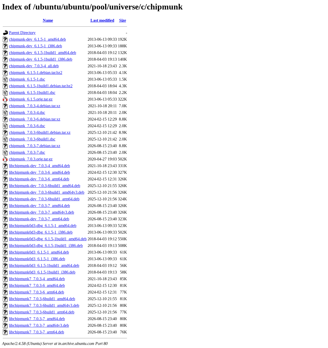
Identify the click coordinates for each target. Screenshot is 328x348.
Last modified (102, 20)
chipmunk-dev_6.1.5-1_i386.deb (35, 46)
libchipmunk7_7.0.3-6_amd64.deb (37, 285)
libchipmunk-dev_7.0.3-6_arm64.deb (39, 179)
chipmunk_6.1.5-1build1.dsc (32, 92)
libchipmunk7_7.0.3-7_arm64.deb (36, 332)
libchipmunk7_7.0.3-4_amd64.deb (37, 279)
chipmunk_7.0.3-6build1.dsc (32, 139)
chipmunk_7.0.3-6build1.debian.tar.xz (39, 132)
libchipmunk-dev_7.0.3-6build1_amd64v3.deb (46, 192)
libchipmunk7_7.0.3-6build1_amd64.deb (42, 299)
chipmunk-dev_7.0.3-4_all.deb (34, 66)
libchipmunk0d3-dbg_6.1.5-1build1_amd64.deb (48, 239)
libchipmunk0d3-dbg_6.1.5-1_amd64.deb (42, 225)
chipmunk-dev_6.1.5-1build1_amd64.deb (42, 52)
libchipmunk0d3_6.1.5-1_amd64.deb (39, 252)
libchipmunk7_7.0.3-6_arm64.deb (36, 292)
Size (122, 20)
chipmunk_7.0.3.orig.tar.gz (31, 159)
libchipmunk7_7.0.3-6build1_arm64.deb (41, 312)
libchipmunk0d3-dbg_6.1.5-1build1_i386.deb (46, 245)
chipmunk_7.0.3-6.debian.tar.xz (34, 119)
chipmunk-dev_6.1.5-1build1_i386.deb (40, 59)
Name (48, 20)
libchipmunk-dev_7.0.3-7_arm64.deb (39, 219)
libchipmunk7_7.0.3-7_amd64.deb (37, 319)
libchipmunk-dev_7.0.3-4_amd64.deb (39, 166)
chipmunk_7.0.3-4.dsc (27, 112)
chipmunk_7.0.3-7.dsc (27, 152)
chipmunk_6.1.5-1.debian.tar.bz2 (35, 72)
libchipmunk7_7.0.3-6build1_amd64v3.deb (44, 305)
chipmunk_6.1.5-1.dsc (27, 79)
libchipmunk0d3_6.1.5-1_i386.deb (37, 259)
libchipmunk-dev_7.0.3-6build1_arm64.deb (44, 199)
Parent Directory (22, 32)
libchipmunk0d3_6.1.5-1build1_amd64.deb (44, 265)
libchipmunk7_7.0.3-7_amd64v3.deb (39, 325)
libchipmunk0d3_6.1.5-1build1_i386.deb (42, 272)
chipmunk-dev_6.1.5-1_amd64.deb (37, 39)
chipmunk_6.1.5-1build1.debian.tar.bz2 (41, 86)
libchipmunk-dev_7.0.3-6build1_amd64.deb (44, 185)
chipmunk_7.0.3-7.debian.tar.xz (34, 146)
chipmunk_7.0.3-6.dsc (27, 126)
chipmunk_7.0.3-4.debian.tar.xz (34, 106)
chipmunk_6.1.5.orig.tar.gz (31, 99)
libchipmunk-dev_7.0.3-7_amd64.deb (39, 205)
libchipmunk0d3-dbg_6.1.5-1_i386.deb (41, 232)
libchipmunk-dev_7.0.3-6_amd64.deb (39, 172)
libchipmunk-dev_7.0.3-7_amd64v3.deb (41, 212)
